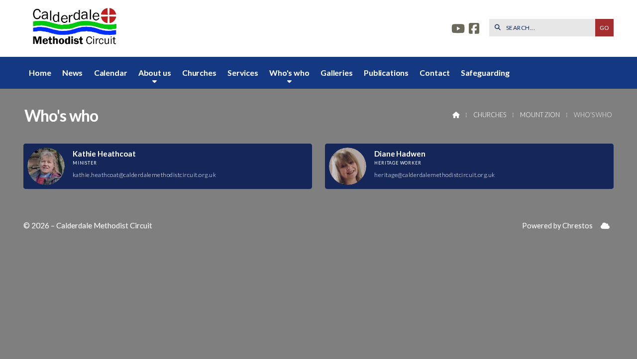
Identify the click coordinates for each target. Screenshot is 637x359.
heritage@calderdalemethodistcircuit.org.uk (434, 175)
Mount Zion (540, 115)
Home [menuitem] (40, 72)
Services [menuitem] (242, 72)
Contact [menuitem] (434, 72)
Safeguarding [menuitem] (485, 72)
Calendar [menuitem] (110, 72)
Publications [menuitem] (386, 72)
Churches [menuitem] (199, 72)
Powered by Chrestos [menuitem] (557, 225)
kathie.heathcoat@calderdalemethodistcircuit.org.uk (144, 175)
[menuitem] (605, 226)
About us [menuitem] (154, 72)
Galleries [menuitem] (336, 72)
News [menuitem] (72, 72)
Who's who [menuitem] (289, 72)
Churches (489, 115)
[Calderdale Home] (73, 28)
